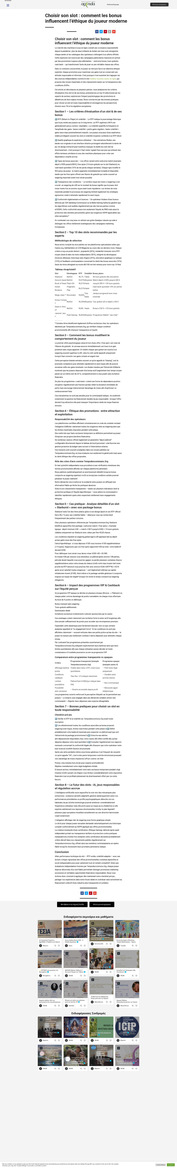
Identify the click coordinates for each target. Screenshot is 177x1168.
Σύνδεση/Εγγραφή (113, 4)
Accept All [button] (171, 1165)
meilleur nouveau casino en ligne (103, 79)
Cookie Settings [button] (160, 1165)
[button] (97, 31)
